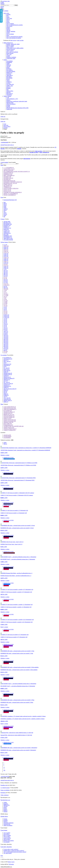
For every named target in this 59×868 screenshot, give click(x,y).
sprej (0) (5, 391)
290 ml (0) (5, 341)
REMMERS (9, 62)
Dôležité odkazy (4, 816)
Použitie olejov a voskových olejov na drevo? (13, 850)
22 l (5, 312)
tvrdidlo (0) (6, 395)
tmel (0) (5, 392)
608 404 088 (17, 107)
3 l (4, 298)
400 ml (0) (5, 346)
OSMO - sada (9, 85)
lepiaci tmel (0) (6, 370)
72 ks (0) (5, 330)
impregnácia (7, 364)
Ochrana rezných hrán (9, 419)
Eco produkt (7, 357)
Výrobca (3, 219)
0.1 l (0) (5, 244)
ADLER (8, 66)
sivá (4, 211)
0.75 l (5, 283)
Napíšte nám (9, 109)
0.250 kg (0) (6, 315)
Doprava (8, 100)
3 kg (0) (5, 320)
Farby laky (5, 125)
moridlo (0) (6, 375)
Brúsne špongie (9, 53)
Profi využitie (7, 423)
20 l (5, 311)
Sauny (7, 35)
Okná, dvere (9, 18)
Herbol (7, 67)
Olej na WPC (9, 26)
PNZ (7, 89)
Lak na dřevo (6, 834)
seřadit (4, 442)
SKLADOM (7, 185)
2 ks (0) (5, 325)
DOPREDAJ (7, 174)
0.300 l (5, 261)
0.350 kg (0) (6, 316)
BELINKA (9, 76)
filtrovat (5, 443)
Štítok (2, 165)
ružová (5, 210)
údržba (5, 401)
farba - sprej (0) (6, 361)
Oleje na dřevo (6, 836)
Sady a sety (9, 54)
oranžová (5, 208)
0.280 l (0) (5, 259)
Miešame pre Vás (8, 414)
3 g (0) (4, 269)
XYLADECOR (10, 84)
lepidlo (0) (5, 371)
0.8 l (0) (5, 286)
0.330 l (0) (5, 262)
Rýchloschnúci (8, 425)
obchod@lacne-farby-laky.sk (7, 144)
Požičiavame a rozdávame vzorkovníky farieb (16, 101)
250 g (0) (5, 270)
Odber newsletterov (7, 825)
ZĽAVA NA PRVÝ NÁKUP (10, 188)
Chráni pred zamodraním (9, 409)
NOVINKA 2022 (8, 178)
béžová (5, 203)
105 (4, 770)
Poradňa (8, 105)
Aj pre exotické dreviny (9, 406)
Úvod (4, 124)
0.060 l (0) (5, 248)
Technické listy (6, 824)
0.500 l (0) (5, 268)
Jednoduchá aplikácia (9, 412)
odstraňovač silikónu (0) (8, 378)
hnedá (4, 206)
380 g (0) (5, 273)
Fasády (8, 17)
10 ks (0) (5, 328)
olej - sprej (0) (6, 382)
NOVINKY (7, 179)
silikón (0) (5, 390)
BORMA (8, 88)
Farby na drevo (6, 126)
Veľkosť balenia (4, 242)
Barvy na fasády (7, 835)
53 (4, 767)
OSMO (8, 63)
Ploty (7, 15)
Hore (2, 855)
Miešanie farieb (9, 102)
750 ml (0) (5, 347)
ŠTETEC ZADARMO (9, 195)
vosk (5, 396)
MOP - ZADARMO (8, 175)
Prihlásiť (2, 3)
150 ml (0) (5, 338)
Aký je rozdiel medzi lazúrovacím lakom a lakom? (14, 851)
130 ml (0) (5, 337)
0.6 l (5, 278)
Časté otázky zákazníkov (6, 846)
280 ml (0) (5, 339)
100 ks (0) (5, 331)
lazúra (6, 369)
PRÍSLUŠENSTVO (8, 42)
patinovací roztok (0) (8, 383)
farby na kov (13, 40)
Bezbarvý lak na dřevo (8, 840)
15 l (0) (5, 308)
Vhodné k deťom (8, 427)
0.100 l (5, 251)
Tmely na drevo (10, 50)
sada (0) (5, 350)
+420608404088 (4, 142)
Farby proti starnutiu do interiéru (13, 38)
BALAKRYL (9, 70)
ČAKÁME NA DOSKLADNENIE (12, 192)
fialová (5, 205)
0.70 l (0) (5, 281)
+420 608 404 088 (5, 776)
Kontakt (8, 106)
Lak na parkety (6, 832)
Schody (8, 32)
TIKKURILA (9, 75)
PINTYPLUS (9, 93)
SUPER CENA (7, 184)
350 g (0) (5, 272)
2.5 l (5, 294)
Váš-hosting (11, 864)
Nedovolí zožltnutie (8, 415)
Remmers (5, 803)
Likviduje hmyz (7, 413)
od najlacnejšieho (7, 436)
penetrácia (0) (6, 384)
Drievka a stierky (10, 45)
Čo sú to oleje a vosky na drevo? (10, 849)
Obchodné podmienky (8, 822)
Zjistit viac (3, 116)
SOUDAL (8, 74)
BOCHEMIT (9, 78)
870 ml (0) (5, 348)
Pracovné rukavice (10, 49)
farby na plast (20, 40)
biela (4, 202)
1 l (5, 290)
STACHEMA (9, 61)
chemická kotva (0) (7, 358)
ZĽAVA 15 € (7, 191)
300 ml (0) (5, 342)
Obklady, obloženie (10, 31)
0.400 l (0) (5, 266)
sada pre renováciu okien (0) (9, 388)
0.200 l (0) (5, 255)
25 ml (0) (5, 333)
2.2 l (5, 292)
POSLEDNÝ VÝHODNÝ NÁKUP (12, 182)
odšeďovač (6, 379)
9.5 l (5, 304)
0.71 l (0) (5, 282)
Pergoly (8, 22)
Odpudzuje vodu (8, 422)
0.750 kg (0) (6, 317)
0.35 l (5, 264)
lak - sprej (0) (6, 368)
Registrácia (3, 792)
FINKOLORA (9, 91)
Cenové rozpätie (4, 162)
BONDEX (8, 68)
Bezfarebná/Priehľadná (10, 199)
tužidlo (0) (5, 394)
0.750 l (6, 285)
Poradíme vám (4, 785)
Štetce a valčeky (10, 46)
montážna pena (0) (7, 374)
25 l (5, 313)
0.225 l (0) (5, 256)
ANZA (8, 80)
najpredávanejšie (7, 435)
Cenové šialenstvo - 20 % (12, 98)
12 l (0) (5, 307)
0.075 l (5, 249)
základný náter (7, 400)
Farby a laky (6, 13)
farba (5, 360)
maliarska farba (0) (7, 373)
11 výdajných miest (5, 787)
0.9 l (5, 351)
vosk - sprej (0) (6, 397)
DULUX (8, 87)
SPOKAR (8, 65)
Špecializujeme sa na (5, 800)
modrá (4, 207)
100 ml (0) (5, 335)
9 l (5, 303)
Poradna (5, 819)
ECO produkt (7, 410)
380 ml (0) (5, 344)
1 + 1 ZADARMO (8, 167)
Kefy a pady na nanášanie (12, 52)
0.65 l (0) (5, 279)
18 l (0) (5, 309)
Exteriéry (8, 14)
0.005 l (6, 246)
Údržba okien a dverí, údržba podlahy (15, 48)
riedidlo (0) (5, 387)
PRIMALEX (9, 72)
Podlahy (8, 28)
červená (5, 214)
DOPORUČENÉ (8, 172)
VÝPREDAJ (7, 187)
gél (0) (4, 362)
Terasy (7, 21)
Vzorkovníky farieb (10, 58)
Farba (2, 197)
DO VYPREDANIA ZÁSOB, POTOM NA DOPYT (16, 171)
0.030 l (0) (5, 247)
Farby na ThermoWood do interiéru (14, 36)
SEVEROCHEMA (10, 71)
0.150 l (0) (5, 253)
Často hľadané (4, 830)
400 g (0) (5, 274)
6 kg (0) (5, 322)
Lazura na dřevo (7, 838)
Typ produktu (4, 355)
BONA (8, 79)
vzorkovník (7, 399)
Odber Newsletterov (11, 104)
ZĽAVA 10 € (7, 189)
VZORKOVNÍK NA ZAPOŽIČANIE (13, 426)
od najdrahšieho (7, 437)
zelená (4, 212)
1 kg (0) (5, 318)
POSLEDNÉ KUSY (9, 180)
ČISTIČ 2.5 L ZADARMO (10, 193)
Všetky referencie (5, 795)
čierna (4, 215)
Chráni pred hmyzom (9, 408)
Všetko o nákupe (4, 10)
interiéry (8, 27)
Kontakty (5, 820)
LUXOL (8, 83)
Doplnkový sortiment (11, 57)
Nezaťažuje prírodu (8, 417)
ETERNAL (9, 81)
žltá (4, 216)
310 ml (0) (5, 343)
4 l (5, 299)
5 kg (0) (5, 321)
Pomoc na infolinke (5, 790)
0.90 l (5, 289)
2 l (4, 291)
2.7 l (5, 295)
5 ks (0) (5, 326)
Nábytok (8, 30)
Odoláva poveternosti (9, 421)
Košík (2, 2)
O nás (7, 97)
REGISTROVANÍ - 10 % (10, 183)
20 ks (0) (5, 329)
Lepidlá (8, 55)
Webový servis (11, 861)
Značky (5, 59)
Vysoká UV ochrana (9, 430)
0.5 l (5, 277)
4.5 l (5, 300)
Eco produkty (6, 841)
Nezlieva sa (7, 418)
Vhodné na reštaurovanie (9, 428)
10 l (5, 305)
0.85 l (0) (5, 287)
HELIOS (8, 92)
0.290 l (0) (5, 260)
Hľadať (2, 6)
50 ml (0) (5, 334)
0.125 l (6, 252)
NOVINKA (7, 176)
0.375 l (5, 265)
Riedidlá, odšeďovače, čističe (13, 44)
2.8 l (5, 296)
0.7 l (5, 352)
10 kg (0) (5, 324)
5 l (5, 302)
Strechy (8, 19)
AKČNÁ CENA (8, 170)
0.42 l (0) (5, 275)
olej (5, 381)
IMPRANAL (6, 805)
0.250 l (6, 257)
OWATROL (9, 94)
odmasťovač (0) (7, 377)
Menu (2, 8)
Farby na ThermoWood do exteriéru (14, 25)
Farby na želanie (10, 23)
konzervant (6, 365)
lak (4, 366)
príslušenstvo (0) (7, 386)
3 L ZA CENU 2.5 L (9, 169)
